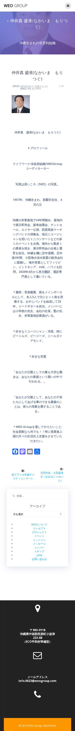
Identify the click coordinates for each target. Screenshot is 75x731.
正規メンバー (41, 86)
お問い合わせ (39, 559)
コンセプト (39, 528)
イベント (39, 536)
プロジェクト (39, 532)
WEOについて (39, 524)
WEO (15, 6)
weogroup (25, 86)
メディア (39, 551)
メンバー (39, 547)
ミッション (39, 540)
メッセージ (39, 543)
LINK (39, 555)
